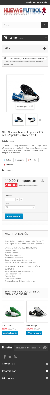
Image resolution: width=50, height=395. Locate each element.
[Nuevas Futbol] (25, 11)
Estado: (5, 141)
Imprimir (9, 170)
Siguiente (40, 120)
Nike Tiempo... (8, 325)
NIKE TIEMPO (31, 248)
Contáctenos (30, 2)
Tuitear (8, 160)
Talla (7, 203)
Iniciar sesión (42, 2)
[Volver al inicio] (4, 58)
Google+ (33, 160)
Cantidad (8, 196)
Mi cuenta (8, 378)
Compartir (20, 160)
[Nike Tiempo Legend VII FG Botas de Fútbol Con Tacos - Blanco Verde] (13, 311)
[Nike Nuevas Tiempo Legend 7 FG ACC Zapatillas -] (18, 120)
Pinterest (9, 165)
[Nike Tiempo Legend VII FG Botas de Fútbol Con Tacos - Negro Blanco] (37, 311)
